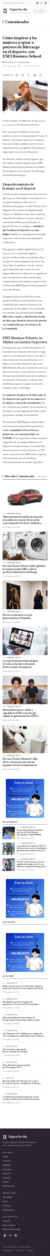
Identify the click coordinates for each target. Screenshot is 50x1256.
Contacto (7, 1221)
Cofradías (7, 1178)
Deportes (7, 1173)
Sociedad (7, 1206)
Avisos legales (9, 1225)
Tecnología (7, 1197)
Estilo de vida (8, 1186)
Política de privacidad (11, 1229)
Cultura (6, 1182)
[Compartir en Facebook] (28, 75)
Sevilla (5, 1157)
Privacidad (20, 1251)
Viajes (5, 1201)
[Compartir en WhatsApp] (16, 75)
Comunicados (17, 22)
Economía (7, 1169)
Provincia (7, 1161)
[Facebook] (46, 3)
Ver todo (41, 476)
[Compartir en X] (22, 75)
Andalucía (7, 1165)
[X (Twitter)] (41, 3)
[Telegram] (37, 3)
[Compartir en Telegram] (34, 75)
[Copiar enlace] (40, 75)
